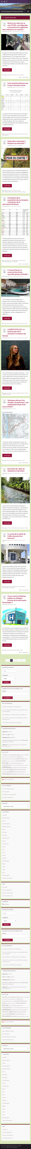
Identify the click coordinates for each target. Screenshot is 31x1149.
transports (21, 74)
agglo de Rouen (8, 74)
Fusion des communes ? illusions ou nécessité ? (16, 142)
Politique (23, 31)
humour (21, 763)
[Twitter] (4, 1)
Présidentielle (23, 767)
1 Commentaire (25, 590)
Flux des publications (7, 890)
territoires (16, 771)
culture (15, 337)
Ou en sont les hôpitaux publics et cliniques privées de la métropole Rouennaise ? (14, 599)
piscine (22, 323)
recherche (5, 769)
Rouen (3, 135)
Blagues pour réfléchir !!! (8, 741)
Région (20, 87)
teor (17, 74)
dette (22, 756)
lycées (3, 587)
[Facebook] (6, 1)
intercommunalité (6, 191)
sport (7, 135)
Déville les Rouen (8, 779)
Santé (15, 604)
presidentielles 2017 (15, 767)
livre (18, 765)
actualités (9, 754)
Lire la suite (7, 69)
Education (23, 540)
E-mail (4, 691)
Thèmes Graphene (13, 1147)
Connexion (4, 887)
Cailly (13, 528)
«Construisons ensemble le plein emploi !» (12, 722)
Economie (4, 832)
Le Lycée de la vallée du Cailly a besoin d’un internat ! (16, 536)
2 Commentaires (25, 264)
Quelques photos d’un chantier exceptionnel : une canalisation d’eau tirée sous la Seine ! (15, 403)
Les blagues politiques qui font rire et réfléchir (13, 740)
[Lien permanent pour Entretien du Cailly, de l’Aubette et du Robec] (15, 490)
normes (4, 855)
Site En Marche (5, 791)
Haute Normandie (16, 763)
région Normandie (6, 394)
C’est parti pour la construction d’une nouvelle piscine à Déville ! (17, 272)
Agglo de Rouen (10, 31)
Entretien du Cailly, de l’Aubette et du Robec (16, 470)
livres (3, 852)
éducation (23, 586)
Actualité (4, 815)
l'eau (21, 460)
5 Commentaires (25, 652)
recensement (15, 261)
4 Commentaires (25, 77)
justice (15, 765)
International (5, 843)
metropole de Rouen (23, 134)
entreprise (8, 761)
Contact (10, 731)
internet (12, 765)
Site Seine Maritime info (7, 797)
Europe (5, 763)
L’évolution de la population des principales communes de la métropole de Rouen (15, 201)
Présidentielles (5, 861)
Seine (23, 460)
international (6, 765)
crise (16, 756)
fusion (19, 190)
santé (21, 650)
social (11, 771)
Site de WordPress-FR (7, 895)
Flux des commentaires (7, 893)
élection (19, 774)
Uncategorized (5, 875)
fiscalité (10, 763)
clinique (14, 650)
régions (3, 771)
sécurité (14, 74)
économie (6, 774)
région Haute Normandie (20, 769)
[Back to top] (27, 1145)
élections (23, 774)
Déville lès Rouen (17, 31)
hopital (17, 650)
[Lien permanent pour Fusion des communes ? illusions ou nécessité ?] (15, 157)
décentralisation (6, 758)
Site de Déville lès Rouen (8, 788)
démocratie (12, 758)
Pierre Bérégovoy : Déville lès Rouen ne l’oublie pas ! (14, 714)
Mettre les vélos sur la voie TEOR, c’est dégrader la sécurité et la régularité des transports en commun (15, 26)
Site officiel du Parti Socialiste (9, 794)
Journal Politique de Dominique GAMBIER (12, 11)
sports (26, 323)
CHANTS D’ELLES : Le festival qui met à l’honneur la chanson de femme (14, 332)
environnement (15, 460)
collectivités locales (5, 756)
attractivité (14, 134)
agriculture (22, 754)
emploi (4, 761)
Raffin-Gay (5, 734)
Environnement (24, 473)
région (11, 769)
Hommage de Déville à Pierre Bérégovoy (11, 706)
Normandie (25, 765)
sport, (23, 87)
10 (21, 660)
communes (14, 190)
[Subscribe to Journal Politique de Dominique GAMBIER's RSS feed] (2, 1)
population (8, 261)
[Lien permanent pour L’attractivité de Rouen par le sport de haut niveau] (15, 100)
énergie (27, 774)
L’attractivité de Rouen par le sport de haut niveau (17, 84)
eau (16, 528)
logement (21, 765)
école (25, 771)
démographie (15, 260)
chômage (27, 754)
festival (26, 393)
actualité (4, 754)
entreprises (13, 1003)
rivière (26, 528)
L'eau (15, 408)
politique (24, 191)
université (21, 771)
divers (3, 829)
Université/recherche (7, 878)
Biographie (12, 737)
